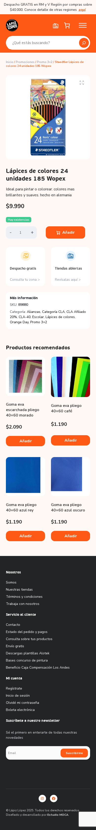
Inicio (9, 62)
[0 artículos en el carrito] (67, 25)
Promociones (25, 62)
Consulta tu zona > (25, 279)
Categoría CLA (53, 311)
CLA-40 (25, 317)
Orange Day (19, 322)
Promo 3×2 (44, 62)
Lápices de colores (60, 317)
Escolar (38, 317)
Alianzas (33, 311)
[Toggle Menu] (83, 25)
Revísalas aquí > (68, 279)
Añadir (68, 232)
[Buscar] (84, 43)
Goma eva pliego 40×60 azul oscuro (68, 507)
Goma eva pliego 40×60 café (66, 408)
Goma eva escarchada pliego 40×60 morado (22, 410)
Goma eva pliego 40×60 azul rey (21, 507)
